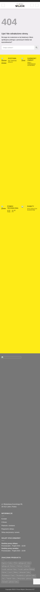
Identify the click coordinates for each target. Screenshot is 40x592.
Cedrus (10, 563)
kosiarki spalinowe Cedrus (9, 569)
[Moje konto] (32, 5)
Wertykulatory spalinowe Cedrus (27, 578)
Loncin (10, 572)
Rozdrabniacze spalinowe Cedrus (26, 575)
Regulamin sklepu (7, 529)
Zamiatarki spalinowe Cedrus (10, 582)
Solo (3, 578)
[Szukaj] (7, 5)
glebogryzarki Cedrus (25, 563)
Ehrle (15, 563)
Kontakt (4, 519)
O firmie (4, 522)
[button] (3, 5)
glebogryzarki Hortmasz (8, 566)
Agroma (4, 563)
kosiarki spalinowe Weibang (26, 569)
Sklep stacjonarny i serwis (10, 532)
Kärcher (4, 572)
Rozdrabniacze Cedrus (8, 575)
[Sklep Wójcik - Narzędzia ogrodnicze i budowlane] (20, 5)
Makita (16, 572)
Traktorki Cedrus (11, 578)
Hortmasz (20, 566)
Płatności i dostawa (8, 525)
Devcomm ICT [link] (30, 589)
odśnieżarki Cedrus (24, 572)
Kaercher (27, 566)
